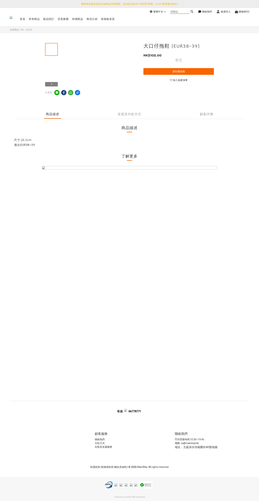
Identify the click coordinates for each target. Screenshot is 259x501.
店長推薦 (63, 19)
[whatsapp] (70, 92)
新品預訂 (48, 19)
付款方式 (100, 443)
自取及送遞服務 (103, 446)
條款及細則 (121, 467)
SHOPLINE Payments (135, 497)
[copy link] (77, 92)
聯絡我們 (100, 439)
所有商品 (34, 19)
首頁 (22, 19)
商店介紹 (92, 19)
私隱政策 (95, 467)
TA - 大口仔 (26, 29)
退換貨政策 (107, 467)
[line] (57, 92)
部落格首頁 (108, 19)
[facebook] (63, 92)
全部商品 (14, 29)
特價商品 (77, 19)
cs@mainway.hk (190, 443)
